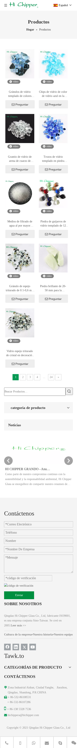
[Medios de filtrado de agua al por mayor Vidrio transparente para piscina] (19, 193)
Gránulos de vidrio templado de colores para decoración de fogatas (19, 94)
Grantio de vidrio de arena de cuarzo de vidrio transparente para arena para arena (19, 159)
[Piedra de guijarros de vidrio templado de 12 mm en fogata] (53, 193)
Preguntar (21, 104)
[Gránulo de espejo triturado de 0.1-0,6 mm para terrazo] (19, 257)
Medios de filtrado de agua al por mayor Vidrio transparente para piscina (20, 224)
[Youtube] (32, 647)
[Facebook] (7, 647)
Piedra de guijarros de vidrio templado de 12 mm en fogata (53, 224)
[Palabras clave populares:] (69, 391)
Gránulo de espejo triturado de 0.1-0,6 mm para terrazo (20, 288)
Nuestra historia (43, 634)
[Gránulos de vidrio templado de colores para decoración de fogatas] (19, 63)
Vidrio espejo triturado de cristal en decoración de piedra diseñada (19, 353)
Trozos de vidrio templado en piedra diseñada (53, 159)
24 (51, 377)
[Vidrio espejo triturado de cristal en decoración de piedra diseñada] (19, 322)
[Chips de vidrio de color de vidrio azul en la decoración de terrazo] (53, 63)
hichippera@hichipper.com (23, 715)
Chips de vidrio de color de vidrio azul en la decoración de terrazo (53, 94)
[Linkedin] (16, 647)
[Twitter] (24, 647)
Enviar (19, 595)
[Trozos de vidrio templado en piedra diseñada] (53, 128)
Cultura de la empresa (18, 634)
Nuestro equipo (63, 634)
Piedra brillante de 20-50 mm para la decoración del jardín (53, 288)
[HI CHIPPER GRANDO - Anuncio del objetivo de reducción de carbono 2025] (38, 463)
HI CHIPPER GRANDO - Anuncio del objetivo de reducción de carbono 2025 (28, 469)
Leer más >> (18, 625)
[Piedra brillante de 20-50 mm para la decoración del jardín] (53, 257)
